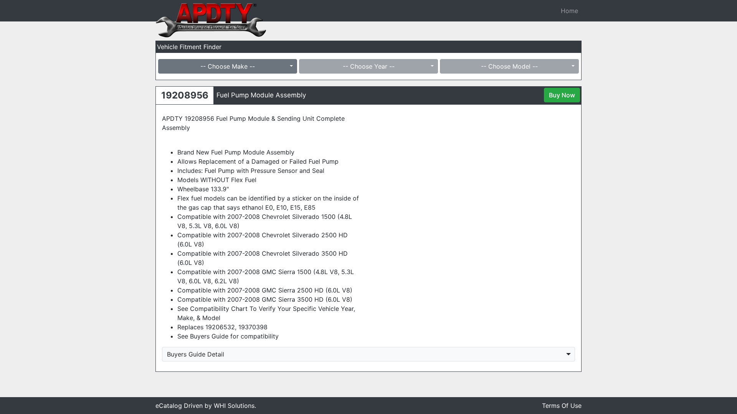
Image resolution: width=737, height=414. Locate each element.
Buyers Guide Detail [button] (195, 354)
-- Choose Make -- (227, 66)
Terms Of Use (562, 405)
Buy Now (562, 95)
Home (569, 11)
